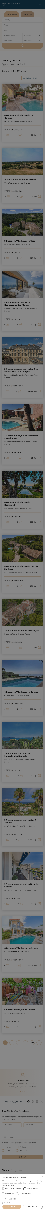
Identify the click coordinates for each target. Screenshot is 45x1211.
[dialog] (22, 1192)
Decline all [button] (32, 1207)
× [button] (42, 1176)
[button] (22, 1203)
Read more (14, 1185)
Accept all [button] (12, 1207)
